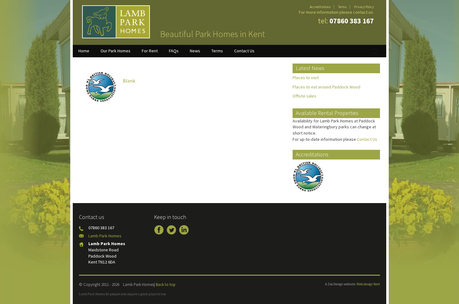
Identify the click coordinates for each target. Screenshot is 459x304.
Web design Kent (368, 284)
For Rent (150, 51)
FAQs (174, 51)
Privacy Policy (364, 7)
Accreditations (320, 7)
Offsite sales (304, 96)
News (195, 51)
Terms (342, 7)
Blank (129, 81)
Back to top (165, 284)
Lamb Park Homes (104, 236)
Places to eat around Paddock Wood (326, 87)
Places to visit (306, 77)
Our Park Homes (116, 51)
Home (83, 51)
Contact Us (244, 51)
